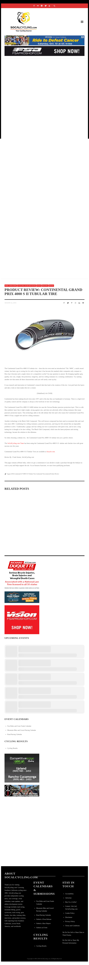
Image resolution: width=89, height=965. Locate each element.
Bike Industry (10, 285)
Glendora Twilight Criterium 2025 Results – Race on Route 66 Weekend (43, 228)
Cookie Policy (70, 913)
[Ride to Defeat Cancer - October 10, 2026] (44, 40)
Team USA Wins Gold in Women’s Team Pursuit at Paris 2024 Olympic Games (44, 145)
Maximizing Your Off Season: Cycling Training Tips (16, 522)
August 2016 (10, 474)
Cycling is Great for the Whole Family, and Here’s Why (35, 118)
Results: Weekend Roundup (20, 63)
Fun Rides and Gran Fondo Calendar (19, 726)
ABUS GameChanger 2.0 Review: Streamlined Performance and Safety (43, 551)
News (39, 285)
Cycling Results (12, 748)
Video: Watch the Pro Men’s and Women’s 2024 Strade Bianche (70, 550)
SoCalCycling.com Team (16, 443)
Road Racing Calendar (14, 734)
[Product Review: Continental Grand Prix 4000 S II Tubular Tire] (44, 335)
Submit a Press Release (43, 919)
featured (48, 474)
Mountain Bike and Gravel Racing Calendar (21, 730)
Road (51, 285)
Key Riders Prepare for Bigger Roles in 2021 (28, 90)
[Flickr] (38, 5)
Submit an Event (41, 927)
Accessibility (69, 894)
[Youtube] (49, 5)
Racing (45, 285)
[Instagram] (41, 5)
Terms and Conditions (72, 926)
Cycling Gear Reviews (27, 285)
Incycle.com (51, 452)
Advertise (68, 898)
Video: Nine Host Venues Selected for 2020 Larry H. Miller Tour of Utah (43, 255)
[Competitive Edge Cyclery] (22, 768)
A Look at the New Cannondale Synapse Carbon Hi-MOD (34, 173)
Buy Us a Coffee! (71, 902)
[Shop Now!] (22, 619)
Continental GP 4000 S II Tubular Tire (24, 474)
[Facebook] (34, 5)
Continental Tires (40, 474)
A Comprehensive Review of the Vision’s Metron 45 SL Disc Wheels (43, 522)
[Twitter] (45, 5)
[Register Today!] (22, 597)
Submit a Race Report (43, 923)
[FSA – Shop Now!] (44, 51)
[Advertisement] (22, 813)
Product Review (54, 474)
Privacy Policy (70, 921)
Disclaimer (68, 917)
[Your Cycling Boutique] (22, 790)
